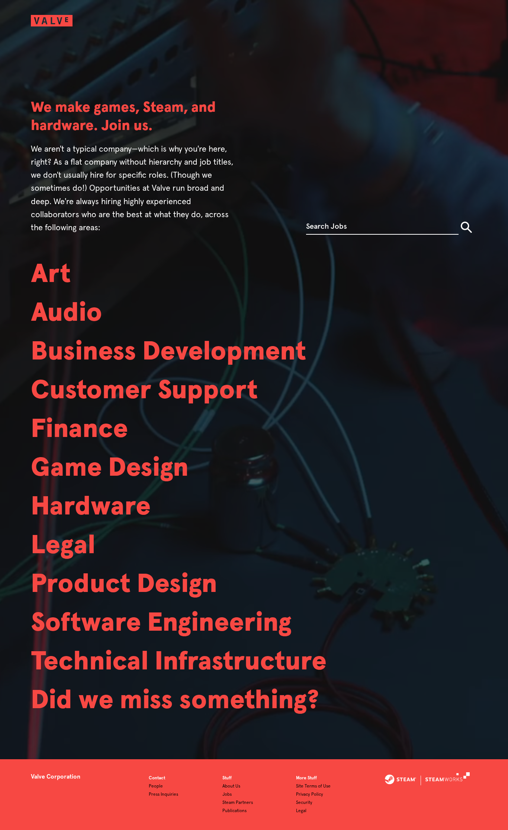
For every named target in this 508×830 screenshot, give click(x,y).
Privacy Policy (309, 794)
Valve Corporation (55, 777)
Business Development (168, 352)
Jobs (227, 794)
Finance (79, 429)
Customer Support (144, 391)
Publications (234, 811)
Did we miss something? (175, 701)
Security (304, 803)
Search (466, 227)
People (156, 786)
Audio (66, 313)
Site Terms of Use (313, 786)
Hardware (91, 507)
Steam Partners (237, 803)
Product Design (124, 584)
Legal (63, 546)
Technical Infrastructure (179, 662)
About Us (231, 786)
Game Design (110, 468)
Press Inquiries (163, 794)
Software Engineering (161, 623)
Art (51, 275)
